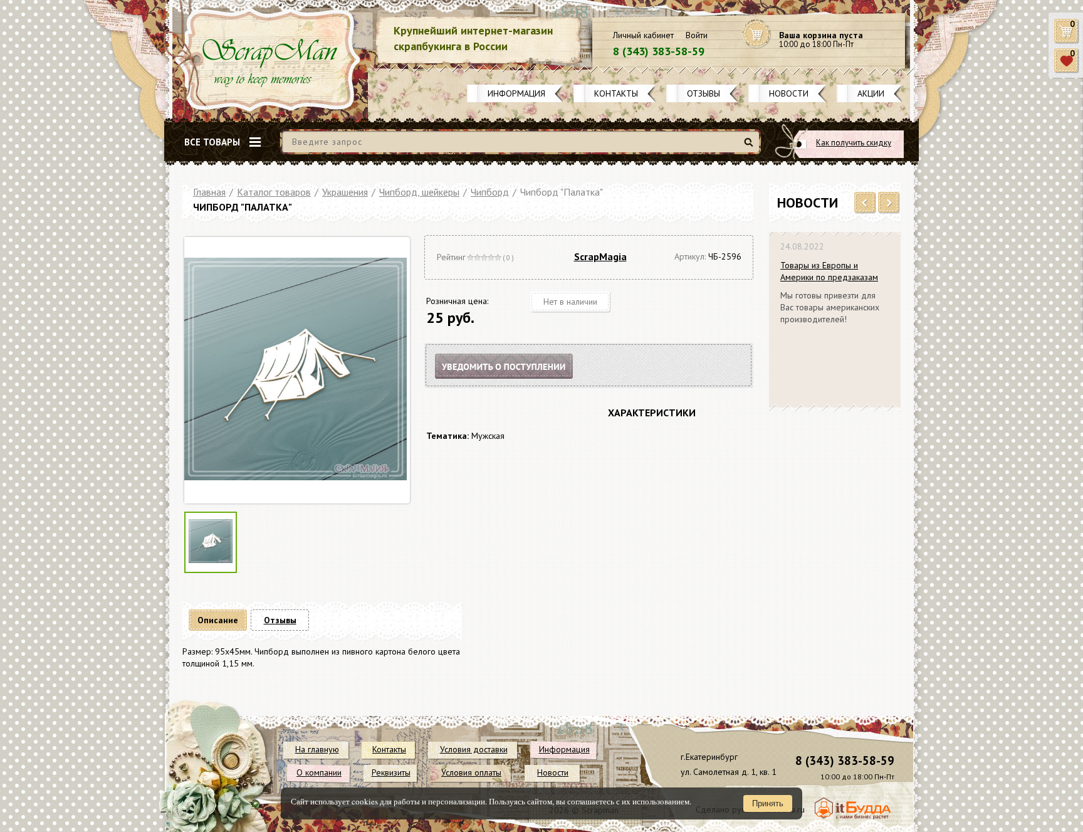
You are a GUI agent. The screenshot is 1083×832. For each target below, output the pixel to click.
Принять (767, 803)
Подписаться (514, 381)
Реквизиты (391, 772)
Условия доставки (474, 749)
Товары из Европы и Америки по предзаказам (829, 271)
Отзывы (703, 93)
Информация (516, 93)
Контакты (616, 93)
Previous (865, 203)
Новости (788, 93)
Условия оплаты (471, 772)
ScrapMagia (600, 256)
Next (889, 203)
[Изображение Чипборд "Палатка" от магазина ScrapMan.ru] (295, 370)
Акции (870, 93)
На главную (317, 749)
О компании (319, 772)
